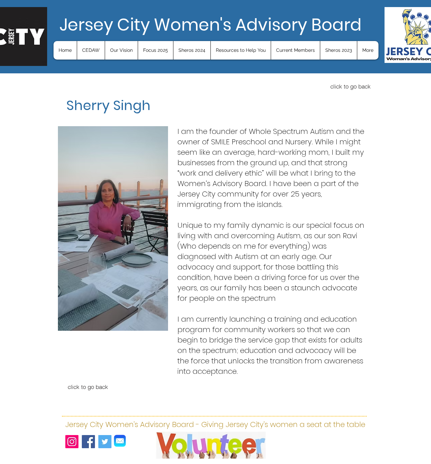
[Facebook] (88, 441)
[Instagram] (71, 441)
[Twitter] (104, 441)
